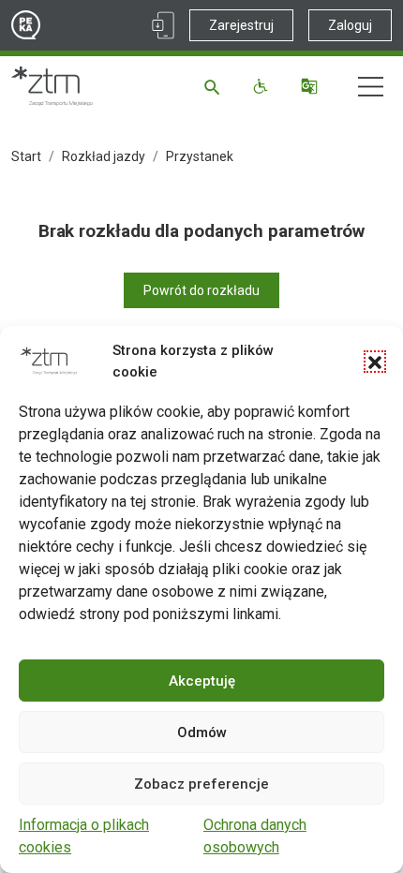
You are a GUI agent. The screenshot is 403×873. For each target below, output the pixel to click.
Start (26, 156)
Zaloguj (350, 25)
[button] (375, 361)
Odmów (202, 732)
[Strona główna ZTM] (52, 86)
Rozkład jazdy (103, 156)
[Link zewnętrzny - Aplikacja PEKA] (163, 25)
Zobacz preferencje (201, 784)
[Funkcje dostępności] (263, 86)
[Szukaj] (215, 86)
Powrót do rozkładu (201, 290)
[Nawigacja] (371, 87)
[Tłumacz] (311, 86)
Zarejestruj (241, 25)
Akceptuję (202, 681)
